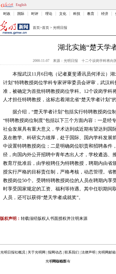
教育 (90, 14)
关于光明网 (37, 252)
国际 (20, 14)
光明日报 (60, 28)
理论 (48, 14)
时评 (34, 14)
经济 (104, 14)
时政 (6, 14)
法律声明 (88, 252)
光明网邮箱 (107, 252)
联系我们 (72, 252)
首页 (36, 28)
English (21, 5)
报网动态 (55, 252)
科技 (76, 14)
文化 (62, 14)
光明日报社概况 (12, 252)
